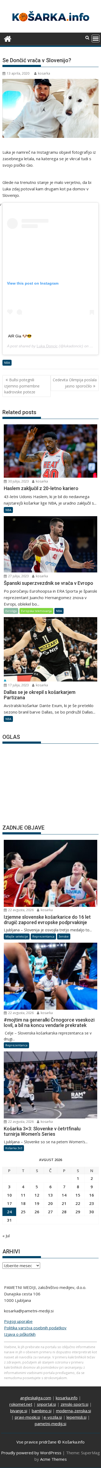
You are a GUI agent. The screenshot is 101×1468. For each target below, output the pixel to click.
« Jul (6, 1235)
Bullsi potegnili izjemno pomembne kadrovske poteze (22, 385)
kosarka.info (67, 1397)
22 (77, 1203)
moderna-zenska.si (73, 1410)
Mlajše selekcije (16, 936)
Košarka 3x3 (13, 1148)
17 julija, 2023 (18, 685)
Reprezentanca (43, 936)
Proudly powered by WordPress (31, 1452)
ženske (64, 936)
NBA (7, 363)
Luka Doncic (47, 346)
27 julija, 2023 (18, 576)
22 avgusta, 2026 (20, 910)
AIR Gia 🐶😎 (20, 336)
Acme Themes (53, 1459)
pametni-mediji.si (50, 1423)
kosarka (44, 73)
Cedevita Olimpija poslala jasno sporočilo (75, 382)
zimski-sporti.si (74, 1404)
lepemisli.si (76, 1417)
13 (50, 1195)
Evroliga (11, 611)
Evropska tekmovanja (36, 611)
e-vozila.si (53, 1417)
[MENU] (96, 38)
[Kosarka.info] (8, 38)
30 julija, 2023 (18, 481)
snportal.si (46, 1404)
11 (23, 1195)
